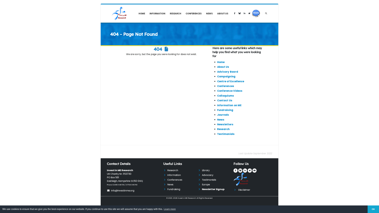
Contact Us (224, 100)
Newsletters (225, 124)
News (209, 13)
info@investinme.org (122, 190)
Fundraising (225, 110)
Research (175, 13)
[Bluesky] (239, 13)
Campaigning (226, 76)
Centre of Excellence (230, 81)
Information (157, 13)
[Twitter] (249, 13)
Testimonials (226, 134)
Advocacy (207, 175)
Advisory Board (227, 72)
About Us (222, 13)
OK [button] (373, 209)
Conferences (194, 13)
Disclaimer (244, 190)
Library (206, 170)
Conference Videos (229, 91)
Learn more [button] (170, 209)
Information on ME (229, 105)
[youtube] (254, 170)
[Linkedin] (244, 13)
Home (142, 13)
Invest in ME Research (187, 198)
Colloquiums (225, 95)
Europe (206, 184)
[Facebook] (235, 13)
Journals (223, 115)
